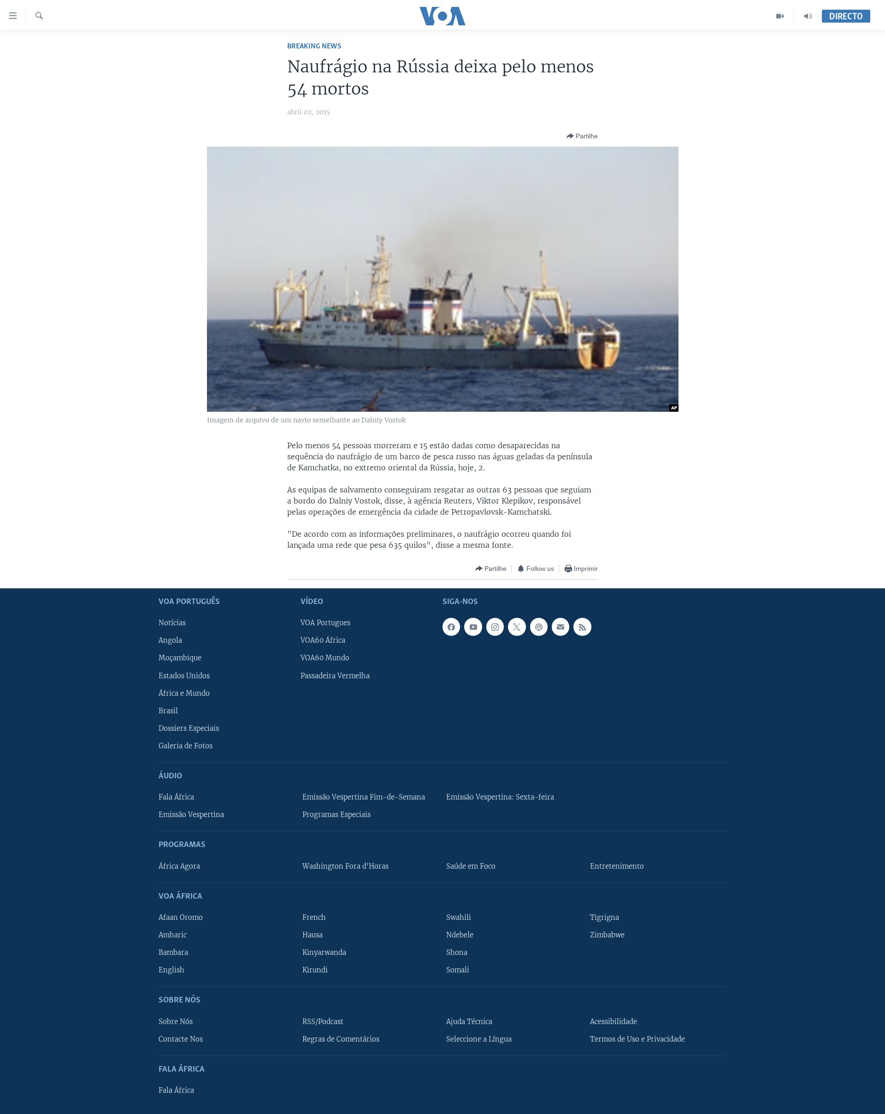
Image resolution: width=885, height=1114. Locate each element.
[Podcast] (539, 627)
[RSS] (582, 627)
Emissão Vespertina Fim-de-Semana (363, 798)
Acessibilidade (613, 1022)
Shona (456, 953)
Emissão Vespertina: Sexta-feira (500, 798)
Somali (457, 970)
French (314, 917)
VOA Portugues (325, 623)
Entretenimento (617, 866)
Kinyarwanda (324, 953)
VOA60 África (323, 641)
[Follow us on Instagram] (495, 627)
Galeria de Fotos (185, 746)
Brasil (168, 711)
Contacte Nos (181, 1039)
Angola (170, 641)
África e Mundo (184, 693)
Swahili (458, 917)
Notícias (172, 623)
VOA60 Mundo (325, 658)
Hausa (312, 935)
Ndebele (459, 935)
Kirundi (315, 970)
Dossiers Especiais (189, 728)
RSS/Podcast (322, 1022)
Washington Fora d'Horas (345, 866)
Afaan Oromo (181, 917)
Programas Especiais (336, 815)
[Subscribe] (560, 627)
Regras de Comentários (340, 1039)
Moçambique (180, 658)
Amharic (173, 935)
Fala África (176, 798)
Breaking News (314, 46)
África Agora (179, 866)
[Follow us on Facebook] (451, 627)
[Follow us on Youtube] (473, 627)
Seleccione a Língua (479, 1039)
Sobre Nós (176, 1022)
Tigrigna (604, 917)
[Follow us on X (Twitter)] (516, 627)
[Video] (780, 16)
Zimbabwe (607, 935)
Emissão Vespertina (191, 815)
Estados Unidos (184, 676)
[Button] (582, 136)
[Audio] (808, 16)
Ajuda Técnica (469, 1022)
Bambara (173, 953)
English (171, 970)
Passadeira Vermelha (335, 676)
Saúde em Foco (471, 866)
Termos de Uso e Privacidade (637, 1039)
